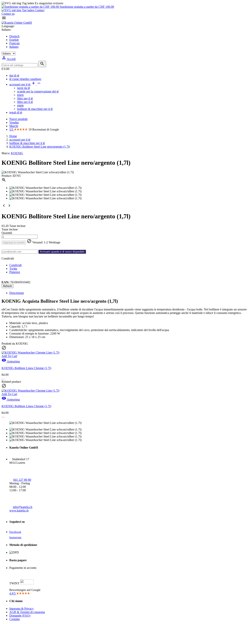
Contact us (8, 13)
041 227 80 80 (22, 479)
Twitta (13, 268)
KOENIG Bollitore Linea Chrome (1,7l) (26, 368)
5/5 (11, 129)
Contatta (14, 619)
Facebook (15, 531)
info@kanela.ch (22, 507)
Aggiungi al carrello (14, 242)
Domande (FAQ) (19, 615)
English (14, 39)
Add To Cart (9, 356)
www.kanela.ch (19, 510)
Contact (39, 10)
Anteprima (11, 361)
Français (14, 43)
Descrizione (16, 293)
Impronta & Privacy (21, 608)
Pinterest (14, 272)
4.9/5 (12, 593)
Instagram (15, 537)
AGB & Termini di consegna (27, 612)
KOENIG (17, 153)
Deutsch (14, 36)
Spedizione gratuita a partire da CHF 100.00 (86, 6)
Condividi (15, 265)
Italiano (13, 46)
